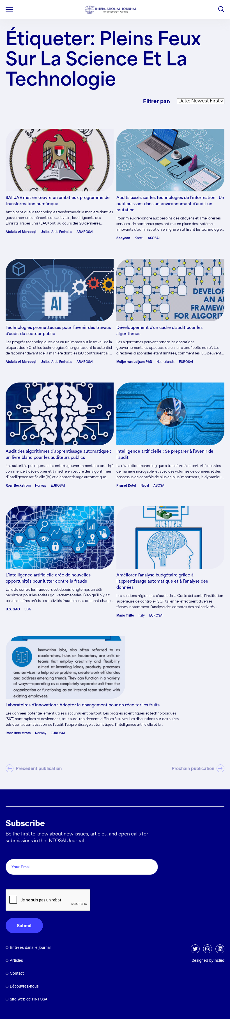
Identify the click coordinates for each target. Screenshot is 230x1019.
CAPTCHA (19, 883)
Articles (16, 960)
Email (13, 852)
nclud (219, 960)
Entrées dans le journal (30, 947)
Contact (17, 973)
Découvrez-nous (24, 986)
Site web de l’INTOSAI (29, 999)
